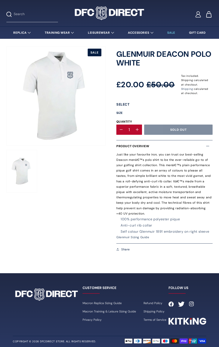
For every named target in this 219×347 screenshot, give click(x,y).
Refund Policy (153, 303)
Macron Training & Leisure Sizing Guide (109, 311)
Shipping (187, 89)
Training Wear (57, 32)
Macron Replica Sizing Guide (102, 303)
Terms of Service (155, 319)
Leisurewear (99, 32)
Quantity (124, 121)
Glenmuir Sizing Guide (132, 237)
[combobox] (36, 14)
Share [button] (125, 249)
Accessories (138, 32)
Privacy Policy (92, 319)
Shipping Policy (154, 311)
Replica (20, 32)
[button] (164, 146)
